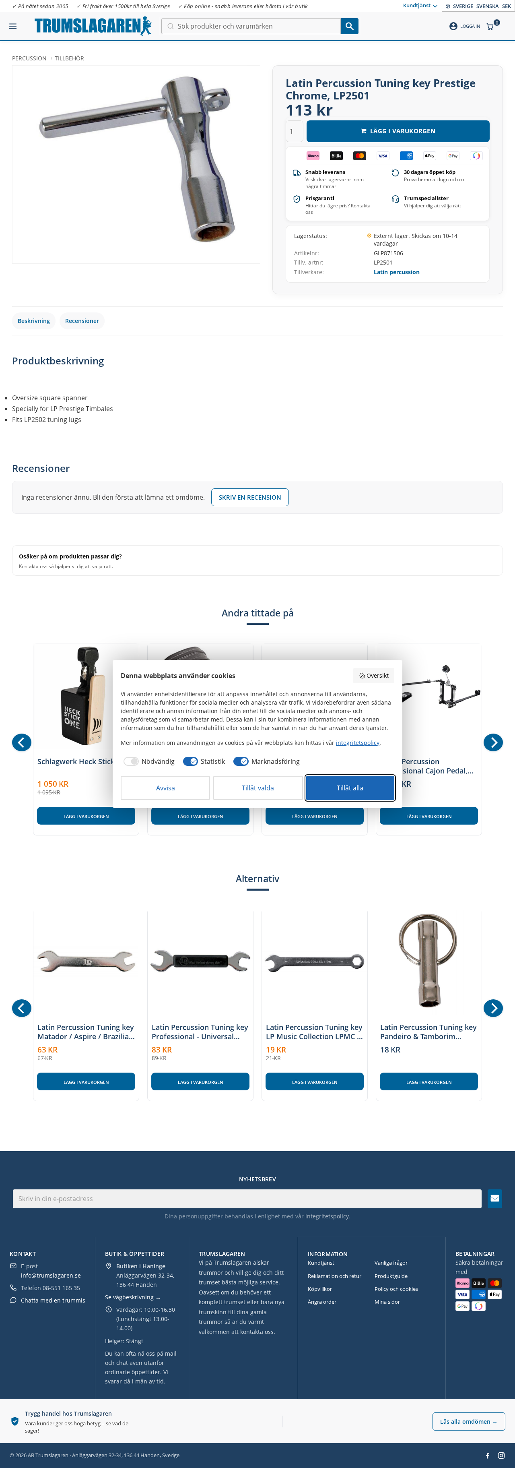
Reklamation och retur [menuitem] (334, 1276)
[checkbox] (148, 761)
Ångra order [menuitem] (322, 1301)
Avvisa (165, 788)
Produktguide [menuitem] (391, 1276)
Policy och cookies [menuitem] (396, 1288)
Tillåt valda (258, 788)
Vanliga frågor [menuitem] (391, 1262)
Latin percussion (397, 272)
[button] (13, 23)
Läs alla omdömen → (469, 1421)
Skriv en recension (250, 497)
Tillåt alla (350, 788)
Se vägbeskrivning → (133, 1297)
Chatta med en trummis (53, 1300)
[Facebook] (488, 1455)
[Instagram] (501, 1455)
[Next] (493, 742)
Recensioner (82, 321)
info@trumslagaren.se (51, 1275)
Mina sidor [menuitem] (387, 1301)
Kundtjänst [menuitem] (417, 5)
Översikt (378, 675)
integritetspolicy (327, 1216)
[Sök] (349, 26)
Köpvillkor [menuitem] (320, 1288)
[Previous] (21, 742)
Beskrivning (34, 321)
